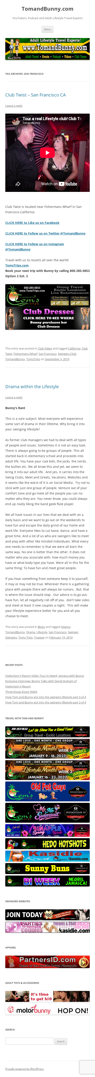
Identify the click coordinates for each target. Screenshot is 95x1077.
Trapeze (39, 637)
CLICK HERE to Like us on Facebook (32, 223)
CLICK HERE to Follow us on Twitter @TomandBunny (45, 233)
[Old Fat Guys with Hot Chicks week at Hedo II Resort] (47, 800)
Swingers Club (67, 354)
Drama (30, 632)
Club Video (45, 348)
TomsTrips (33, 359)
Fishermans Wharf (25, 354)
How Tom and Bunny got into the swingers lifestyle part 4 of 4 (45, 697)
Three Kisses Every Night (21, 692)
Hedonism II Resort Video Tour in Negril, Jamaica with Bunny (44, 676)
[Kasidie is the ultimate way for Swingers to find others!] (47, 932)
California (74, 348)
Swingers (11, 637)
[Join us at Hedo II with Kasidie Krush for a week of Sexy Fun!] (47, 860)
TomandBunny (15, 359)
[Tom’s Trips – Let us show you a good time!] (47, 736)
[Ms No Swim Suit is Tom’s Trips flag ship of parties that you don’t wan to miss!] (47, 822)
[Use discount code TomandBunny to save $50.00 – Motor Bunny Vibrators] (47, 1014)
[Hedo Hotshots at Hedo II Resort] (47, 848)
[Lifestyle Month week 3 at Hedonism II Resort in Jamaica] (47, 779)
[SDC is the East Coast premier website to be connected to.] (47, 919)
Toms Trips (25, 637)
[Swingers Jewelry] (47, 967)
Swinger (73, 632)
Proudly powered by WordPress (24, 1069)
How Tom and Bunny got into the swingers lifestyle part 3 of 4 (45, 702)
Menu (47, 29)
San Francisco (48, 354)
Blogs (41, 627)
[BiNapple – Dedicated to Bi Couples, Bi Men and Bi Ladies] (47, 836)
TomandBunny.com (48, 8)
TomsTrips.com (17, 265)
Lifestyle (41, 632)
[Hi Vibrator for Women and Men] (47, 1001)
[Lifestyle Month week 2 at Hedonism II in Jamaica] (47, 758)
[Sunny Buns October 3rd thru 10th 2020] (47, 873)
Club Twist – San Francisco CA (35, 95)
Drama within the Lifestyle (32, 387)
